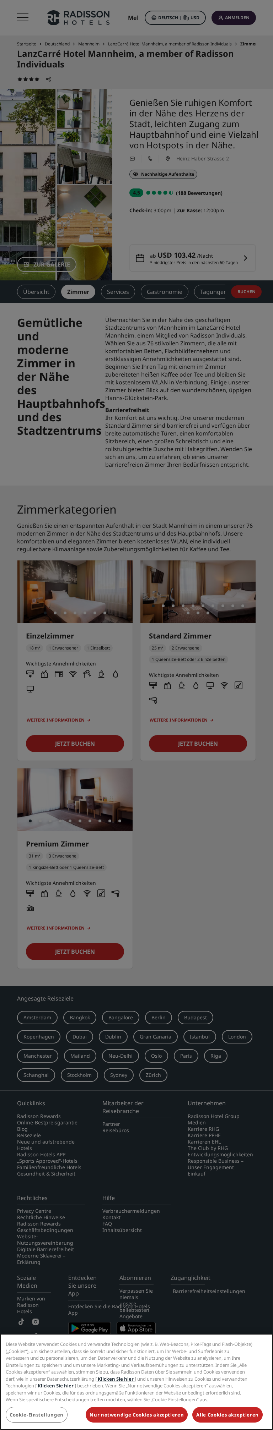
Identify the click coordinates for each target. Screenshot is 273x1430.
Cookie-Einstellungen (37, 1415)
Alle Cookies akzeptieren (227, 1415)
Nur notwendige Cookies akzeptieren (137, 1415)
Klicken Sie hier (116, 1379)
